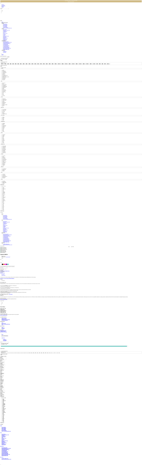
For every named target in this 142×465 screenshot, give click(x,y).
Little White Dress (5, 86)
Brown (3, 206)
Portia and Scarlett (4, 442)
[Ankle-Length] (1, 380)
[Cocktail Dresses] (3, 359)
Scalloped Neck (4, 161)
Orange (3, 414)
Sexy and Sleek (4, 90)
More (52, 463)
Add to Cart (2, 270)
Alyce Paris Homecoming (5, 451)
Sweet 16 (4, 79)
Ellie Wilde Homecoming (5, 453)
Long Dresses (4, 87)
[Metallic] (1, 371)
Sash (3, 130)
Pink (3, 198)
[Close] (0, 464)
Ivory (3, 204)
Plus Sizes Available (5, 104)
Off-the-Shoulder (5, 159)
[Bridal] (3, 357)
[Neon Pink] (5, 264)
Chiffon (3, 135)
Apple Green (4, 400)
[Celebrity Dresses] (2, 364)
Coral (3, 203)
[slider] (127, 346)
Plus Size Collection (5, 218)
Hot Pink (4, 199)
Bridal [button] (1, 425)
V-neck (3, 165)
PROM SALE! (4, 444)
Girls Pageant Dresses (5, 75)
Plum (3, 201)
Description (3, 274)
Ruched (3, 105)
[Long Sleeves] (2, 391)
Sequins (3, 131)
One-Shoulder (4, 160)
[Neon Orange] (3, 264)
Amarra (3, 438)
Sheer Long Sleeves (5, 176)
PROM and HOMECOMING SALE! (7, 244)
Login (2, 327)
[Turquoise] (8, 264)
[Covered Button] (2, 367)
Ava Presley (4, 226)
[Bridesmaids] (3, 358)
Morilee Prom (4, 229)
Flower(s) (4, 127)
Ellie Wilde (4, 228)
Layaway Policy (4, 323)
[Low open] (2, 369)
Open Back (4, 103)
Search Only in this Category (4, 58)
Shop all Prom (5, 221)
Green (3, 189)
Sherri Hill (4, 222)
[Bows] (2, 375)
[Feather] (1, 378)
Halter (3, 156)
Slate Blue (4, 193)
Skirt (3, 92)
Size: (0, 259)
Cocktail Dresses (4, 72)
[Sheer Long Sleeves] (2, 392)
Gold (3, 417)
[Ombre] (1, 372)
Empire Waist (4, 169)
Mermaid (4, 170)
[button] (5, 22)
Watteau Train (4, 152)
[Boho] (2, 361)
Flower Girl (4, 74)
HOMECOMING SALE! (5, 455)
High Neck (4, 157)
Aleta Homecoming (5, 237)
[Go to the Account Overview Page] (0, 3)
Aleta (4, 224)
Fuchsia (4, 411)
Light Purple (4, 408)
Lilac (3, 196)
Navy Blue (4, 406)
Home (2, 334)
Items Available (3, 275)
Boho (3, 83)
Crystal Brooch (4, 125)
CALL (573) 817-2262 (67, 0)
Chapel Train (4, 147)
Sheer (3, 112)
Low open (4, 111)
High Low (4, 101)
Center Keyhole (4, 100)
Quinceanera (4, 78)
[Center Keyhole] (2, 365)
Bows (3, 124)
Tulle (3, 142)
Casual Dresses (4, 71)
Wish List (3, 4)
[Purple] (6, 264)
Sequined (4, 140)
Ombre (3, 119)
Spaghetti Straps (4, 182)
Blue (3, 405)
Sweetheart (4, 164)
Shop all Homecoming (4, 447)
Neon (3, 118)
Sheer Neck (4, 163)
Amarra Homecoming (5, 238)
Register (3, 6)
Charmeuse (4, 134)
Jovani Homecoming (5, 236)
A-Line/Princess (4, 168)
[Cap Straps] (2, 393)
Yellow (3, 187)
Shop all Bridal (5, 215)
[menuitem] (72, 4)
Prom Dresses (4, 77)
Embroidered (4, 126)
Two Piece (4, 95)
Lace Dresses (4, 85)
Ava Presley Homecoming (6, 239)
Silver (3, 420)
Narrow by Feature (4, 67)
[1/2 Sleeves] (2, 390)
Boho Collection (5, 216)
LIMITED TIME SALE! (5, 458)
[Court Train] (1, 382)
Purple (3, 195)
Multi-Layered (4, 102)
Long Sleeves (4, 175)
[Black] (2, 264)
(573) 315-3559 (10, 294)
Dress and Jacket (4, 84)
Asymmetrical (4, 146)
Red (3, 202)
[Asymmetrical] (1, 381)
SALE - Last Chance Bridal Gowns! (7, 219)
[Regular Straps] (2, 394)
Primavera (4, 230)
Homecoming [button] (2, 446)
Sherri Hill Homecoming (6, 235)
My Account (3, 5)
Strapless (4, 183)
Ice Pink (3, 197)
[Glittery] (1, 370)
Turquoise (4, 403)
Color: (1, 262)
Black (3, 207)
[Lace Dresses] (2, 362)
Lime (3, 190)
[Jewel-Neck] (2, 385)
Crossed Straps (4, 110)
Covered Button (4, 109)
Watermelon (4, 200)
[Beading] (2, 374)
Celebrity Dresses (5, 99)
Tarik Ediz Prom (5, 231)
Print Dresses (4, 89)
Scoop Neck (4, 162)
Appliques (4, 123)
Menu (1, 20)
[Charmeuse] (1, 377)
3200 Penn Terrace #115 (3, 330)
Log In (2, 7)
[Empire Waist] (2, 387)
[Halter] (2, 384)
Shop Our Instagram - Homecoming (7, 234)
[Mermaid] (2, 388)
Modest (3, 88)
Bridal (3, 70)
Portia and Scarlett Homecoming (7, 240)
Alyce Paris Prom (5, 225)
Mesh (3, 138)
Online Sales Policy (4, 318)
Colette (4, 227)
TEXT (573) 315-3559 (74, 0)
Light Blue (4, 192)
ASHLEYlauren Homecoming (5, 449)
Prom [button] (1, 432)
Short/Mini (4, 150)
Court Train (4, 148)
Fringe (3, 128)
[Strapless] (2, 395)
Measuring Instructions (5, 320)
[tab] (72, 217)
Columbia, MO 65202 (3, 331)
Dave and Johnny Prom (5, 440)
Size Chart (1, 272)
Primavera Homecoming (6, 241)
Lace (3, 129)
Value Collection (5, 217)
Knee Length (4, 149)
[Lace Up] (2, 368)
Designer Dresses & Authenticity (6, 319)
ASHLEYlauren (5, 223)
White (3, 209)
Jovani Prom (3, 436)
